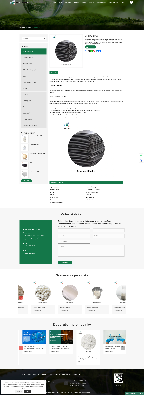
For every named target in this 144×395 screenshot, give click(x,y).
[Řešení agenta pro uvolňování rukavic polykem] (112, 337)
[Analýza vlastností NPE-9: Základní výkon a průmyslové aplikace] (58, 337)
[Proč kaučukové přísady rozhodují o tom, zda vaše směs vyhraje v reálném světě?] (85, 342)
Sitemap (63, 392)
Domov (54, 2)
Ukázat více (26, 180)
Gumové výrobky (28, 63)
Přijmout (28, 391)
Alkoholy (25, 94)
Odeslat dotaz (101, 2)
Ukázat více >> (25, 310)
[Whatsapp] (120, 385)
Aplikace (76, 2)
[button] (21, 298)
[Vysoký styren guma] (31, 293)
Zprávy (84, 2)
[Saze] (24, 162)
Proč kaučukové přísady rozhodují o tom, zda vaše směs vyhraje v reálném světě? (85, 358)
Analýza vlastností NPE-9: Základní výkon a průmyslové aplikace (57, 347)
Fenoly (25, 88)
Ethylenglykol (27, 100)
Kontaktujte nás (113, 2)
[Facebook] (116, 385)
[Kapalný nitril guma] (85, 293)
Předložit (65, 262)
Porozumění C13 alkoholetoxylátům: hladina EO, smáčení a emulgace (31, 347)
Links (58, 392)
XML (71, 392)
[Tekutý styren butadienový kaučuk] (24, 153)
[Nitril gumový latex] (112, 293)
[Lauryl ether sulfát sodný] (24, 136)
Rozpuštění (26, 113)
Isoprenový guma (54, 307)
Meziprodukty (27, 107)
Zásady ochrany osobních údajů (82, 392)
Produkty (68, 2)
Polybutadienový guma (35, 171)
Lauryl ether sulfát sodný (36, 135)
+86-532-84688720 (30, 246)
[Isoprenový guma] (58, 293)
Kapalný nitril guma (81, 307)
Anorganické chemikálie (30, 125)
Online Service (132, 393)
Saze (31, 162)
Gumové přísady (28, 57)
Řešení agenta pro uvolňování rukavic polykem (112, 347)
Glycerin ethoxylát (34, 144)
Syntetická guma (38, 27)
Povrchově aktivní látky (29, 82)
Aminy (24, 76)
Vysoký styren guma (28, 307)
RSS (68, 392)
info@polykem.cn (30, 253)
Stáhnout (91, 2)
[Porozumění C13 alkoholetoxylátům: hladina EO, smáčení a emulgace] (31, 337)
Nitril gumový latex (108, 307)
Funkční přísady (27, 119)
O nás (60, 2)
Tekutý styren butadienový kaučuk (38, 153)
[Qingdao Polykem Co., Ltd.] (19, 0)
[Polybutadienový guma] (24, 171)
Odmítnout (19, 391)
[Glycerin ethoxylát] (24, 144)
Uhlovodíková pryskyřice (30, 70)
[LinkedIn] (118, 385)
